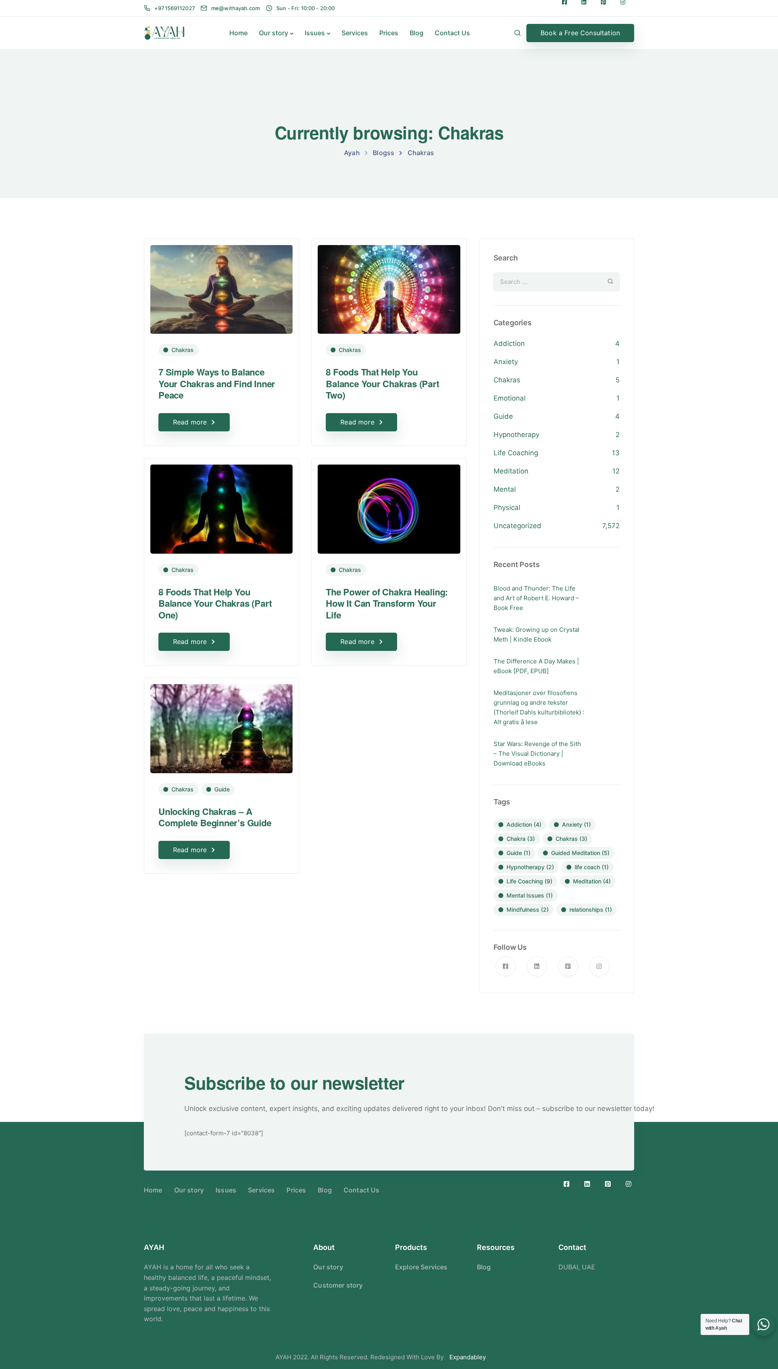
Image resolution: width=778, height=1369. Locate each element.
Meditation (511, 471)
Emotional (510, 398)
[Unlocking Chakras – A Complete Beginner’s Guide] (221, 725)
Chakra (521, 838)
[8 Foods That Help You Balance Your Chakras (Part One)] (221, 505)
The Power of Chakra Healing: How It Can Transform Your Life (387, 603)
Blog (416, 33)
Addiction (509, 343)
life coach (592, 867)
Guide (222, 789)
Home (238, 33)
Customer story (338, 1285)
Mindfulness (528, 909)
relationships (590, 909)
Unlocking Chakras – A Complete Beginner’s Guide (214, 817)
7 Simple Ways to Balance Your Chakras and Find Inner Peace (216, 383)
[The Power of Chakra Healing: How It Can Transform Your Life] (389, 505)
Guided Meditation (580, 852)
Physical (507, 507)
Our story (273, 33)
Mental (505, 489)
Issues (315, 33)
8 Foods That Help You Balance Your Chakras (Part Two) (382, 383)
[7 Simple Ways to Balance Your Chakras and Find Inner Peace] (221, 286)
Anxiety (506, 362)
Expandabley (467, 1357)
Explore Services (421, 1267)
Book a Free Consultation (580, 33)
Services (355, 33)
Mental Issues (530, 895)
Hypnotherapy (516, 435)
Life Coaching (516, 453)
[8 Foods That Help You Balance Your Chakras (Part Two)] (389, 286)
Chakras (182, 349)
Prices (388, 33)
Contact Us (452, 33)
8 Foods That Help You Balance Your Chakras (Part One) (214, 603)
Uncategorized (517, 526)
